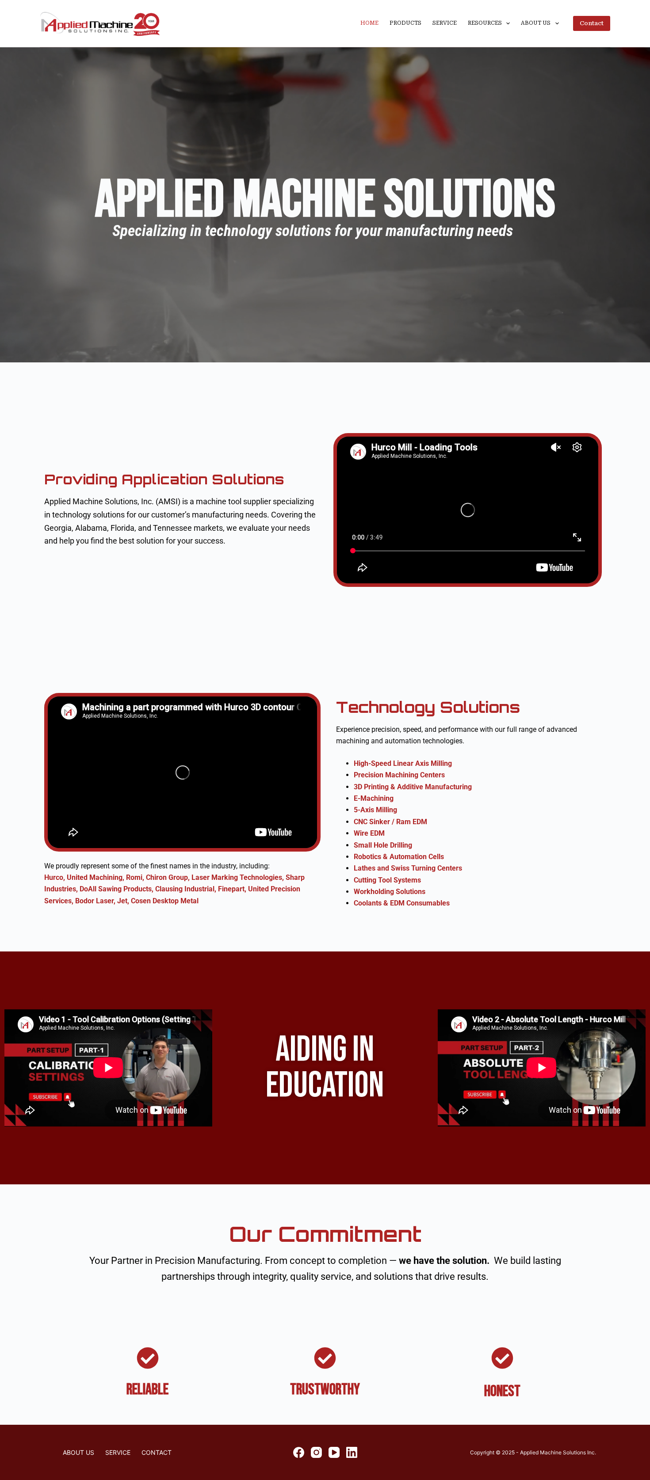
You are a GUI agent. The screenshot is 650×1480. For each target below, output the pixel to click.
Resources (485, 23)
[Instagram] (316, 1452)
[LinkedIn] (351, 1452)
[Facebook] (298, 1452)
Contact (592, 23)
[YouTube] (334, 1452)
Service (444, 23)
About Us (536, 23)
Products (405, 23)
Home (369, 23)
